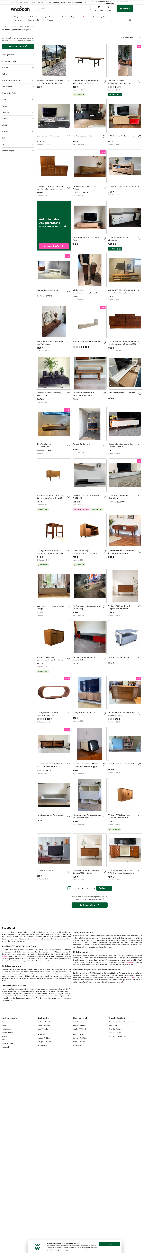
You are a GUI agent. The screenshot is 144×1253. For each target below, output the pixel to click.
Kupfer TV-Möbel (79, 1029)
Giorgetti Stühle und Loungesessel (121, 1022)
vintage (80, 942)
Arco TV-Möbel (43, 1029)
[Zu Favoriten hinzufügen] (68, 81)
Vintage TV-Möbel (44, 1042)
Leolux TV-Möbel (44, 1025)
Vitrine (4, 1040)
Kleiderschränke (7, 1033)
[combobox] (64, 8)
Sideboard (5, 1022)
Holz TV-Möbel (78, 1022)
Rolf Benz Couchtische (117, 1036)
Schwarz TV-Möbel (80, 1038)
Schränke (20, 26)
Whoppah (130, 977)
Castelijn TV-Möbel (44, 1022)
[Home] (20, 8)
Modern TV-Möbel (44, 1038)
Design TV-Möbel (44, 1045)
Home (4, 26)
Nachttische (6, 1029)
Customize (108, 1249)
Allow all (109, 1244)
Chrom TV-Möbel (79, 1025)
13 (94, 888)
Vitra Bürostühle (115, 1033)
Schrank (5, 956)
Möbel (11, 26)
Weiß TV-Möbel (79, 1042)
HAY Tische (113, 1025)
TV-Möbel (30, 26)
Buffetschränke (7, 1043)
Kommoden (6, 1047)
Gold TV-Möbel (78, 1045)
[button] (108, 2)
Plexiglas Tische (115, 1029)
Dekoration (128, 962)
